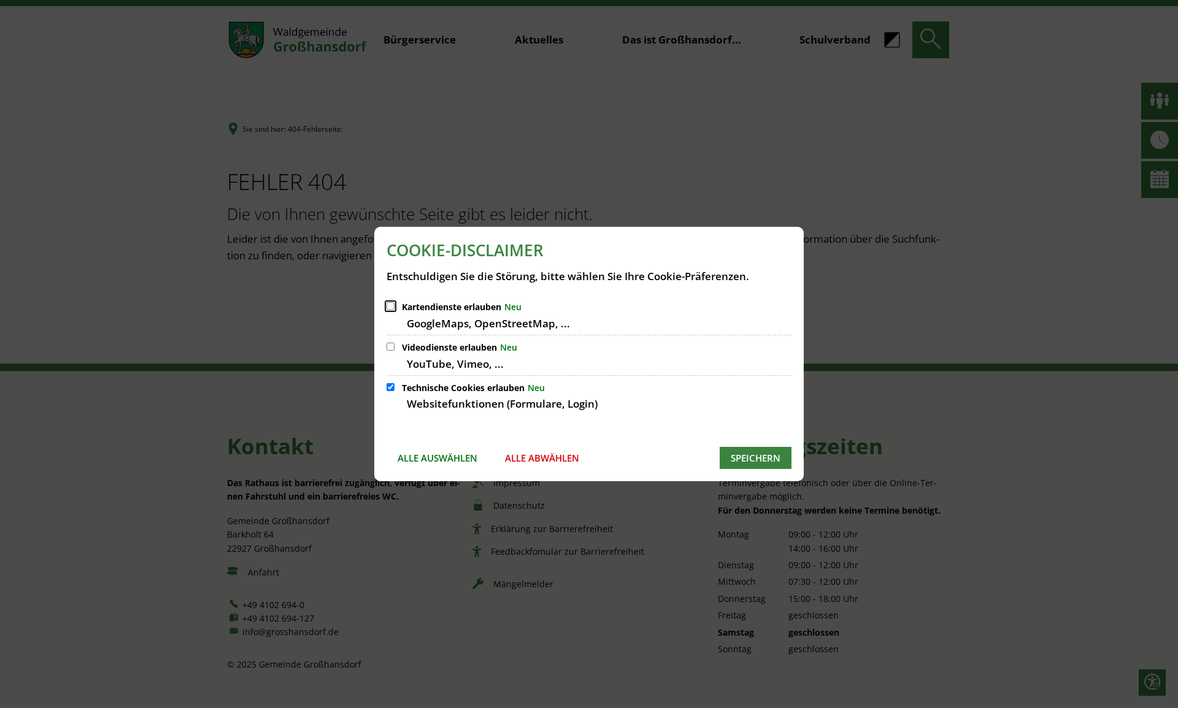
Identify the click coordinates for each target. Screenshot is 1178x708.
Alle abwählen (542, 458)
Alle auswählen (437, 458)
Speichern (755, 458)
